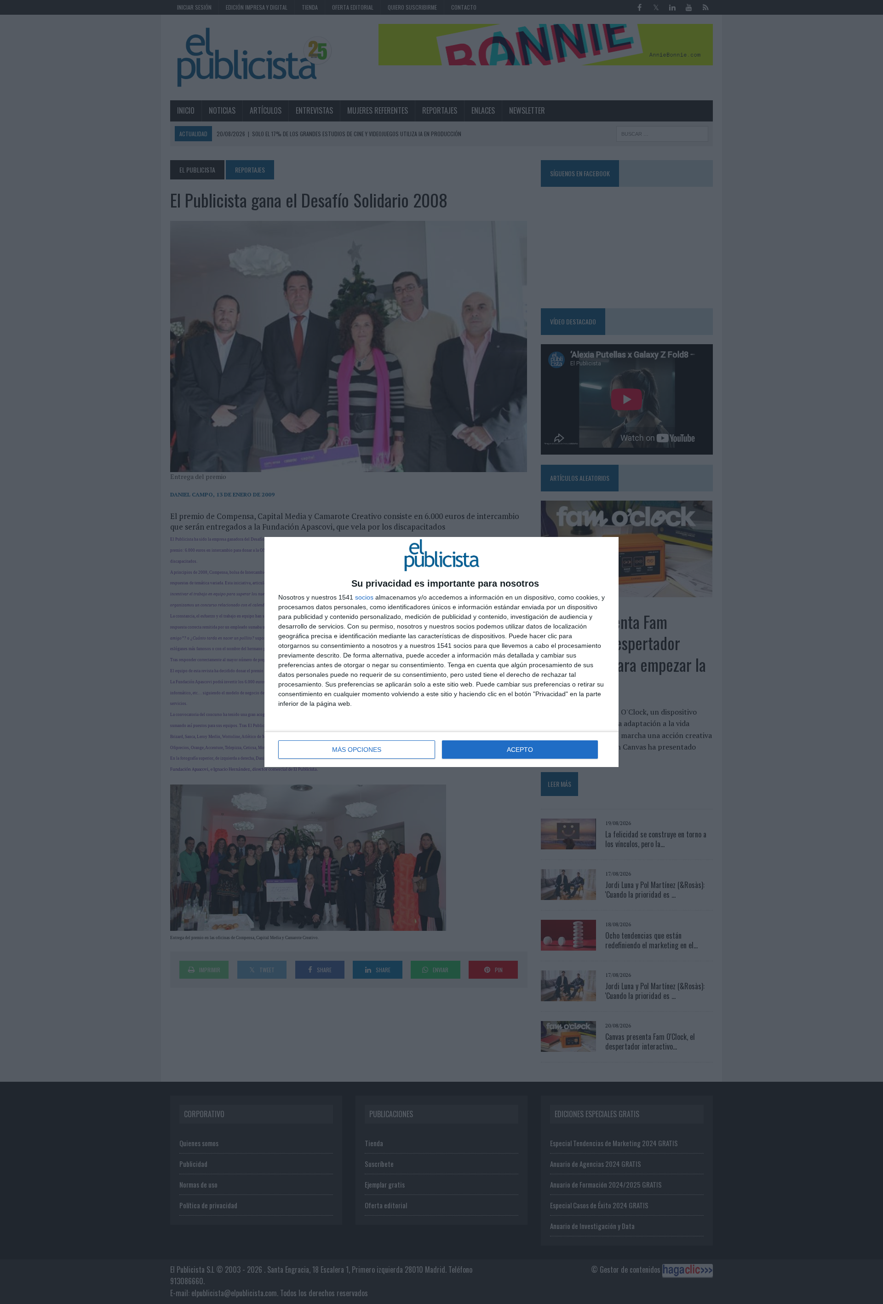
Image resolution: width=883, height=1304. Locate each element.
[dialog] (441, 652)
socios (364, 597)
